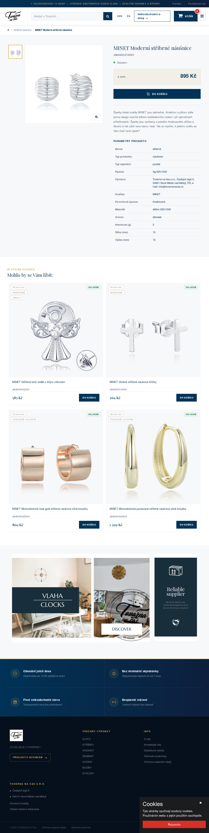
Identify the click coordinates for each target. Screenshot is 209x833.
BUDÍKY (87, 767)
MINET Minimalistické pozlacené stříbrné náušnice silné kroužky (148, 509)
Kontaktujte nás (197, 3)
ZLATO (86, 739)
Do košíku (160, 94)
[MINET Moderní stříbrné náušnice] (15, 52)
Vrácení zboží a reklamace (24, 809)
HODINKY (88, 750)
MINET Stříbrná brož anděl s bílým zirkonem (38, 382)
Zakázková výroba (154, 750)
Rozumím (174, 824)
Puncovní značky (19, 803)
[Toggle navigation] (202, 16)
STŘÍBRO (88, 744)
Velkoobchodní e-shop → (149, 16)
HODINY (87, 762)
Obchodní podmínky (155, 756)
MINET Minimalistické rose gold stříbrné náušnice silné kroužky (50, 509)
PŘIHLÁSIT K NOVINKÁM (28, 757)
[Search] (107, 16)
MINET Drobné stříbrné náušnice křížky (133, 382)
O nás (147, 739)
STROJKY (88, 773)
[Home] (15, 16)
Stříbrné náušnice (22, 30)
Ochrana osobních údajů (157, 762)
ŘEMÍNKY (88, 756)
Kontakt (176, 3)
